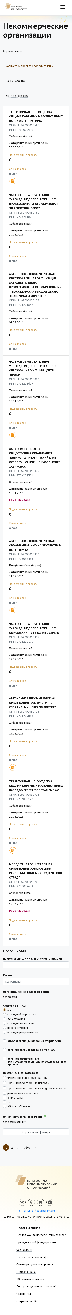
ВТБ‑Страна (15, 1097)
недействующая (17, 1027)
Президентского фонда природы (28, 1082)
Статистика (23, 1294)
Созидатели (24, 1249)
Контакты (23, 1210)
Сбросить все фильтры (36, 1132)
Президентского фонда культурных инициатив (36, 1087)
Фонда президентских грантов (27, 1077)
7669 (27, 1147)
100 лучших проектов (30, 1279)
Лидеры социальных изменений (36, 1286)
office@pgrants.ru (43, 1210)
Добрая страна (26, 1271)
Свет (10, 1101)
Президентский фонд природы (36, 1242)
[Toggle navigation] (63, 7)
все (9, 1009)
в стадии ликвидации (20, 1023)
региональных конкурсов (23, 1093)
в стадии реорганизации (22, 1032)
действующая (16, 1018)
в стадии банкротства (21, 1014)
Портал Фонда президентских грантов (41, 1235)
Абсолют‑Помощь (18, 1106)
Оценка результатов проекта (34, 1264)
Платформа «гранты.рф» (32, 1257)
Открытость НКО (27, 1301)
